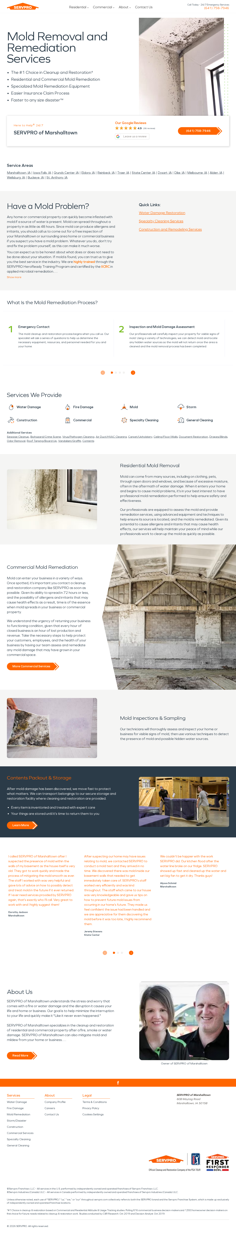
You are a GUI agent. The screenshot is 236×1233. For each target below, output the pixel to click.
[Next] (133, 373)
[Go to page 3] (120, 373)
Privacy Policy (90, 1108)
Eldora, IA (88, 173)
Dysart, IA (165, 173)
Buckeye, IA (36, 177)
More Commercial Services (31, 666)
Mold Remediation (18, 1114)
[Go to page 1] (112, 373)
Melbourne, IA (197, 173)
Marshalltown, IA (19, 173)
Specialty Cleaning (19, 1139)
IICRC (105, 266)
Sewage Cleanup (18, 436)
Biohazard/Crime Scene (45, 436)
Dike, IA (179, 173)
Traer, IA (123, 173)
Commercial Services (20, 1133)
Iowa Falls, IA (42, 173)
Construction (15, 1126)
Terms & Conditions (94, 1102)
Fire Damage (15, 1108)
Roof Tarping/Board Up (42, 441)
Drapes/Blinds (218, 436)
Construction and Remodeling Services (170, 229)
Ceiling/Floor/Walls (166, 436)
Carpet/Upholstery (140, 436)
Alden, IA (216, 173)
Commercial (102, 7)
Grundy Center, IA (66, 173)
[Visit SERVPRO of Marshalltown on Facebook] (118, 1083)
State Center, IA (143, 173)
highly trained (84, 262)
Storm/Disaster (16, 1120)
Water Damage (17, 1102)
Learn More (20, 825)
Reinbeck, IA (106, 173)
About (123, 7)
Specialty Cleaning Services (161, 221)
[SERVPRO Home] (23, 6)
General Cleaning (18, 1145)
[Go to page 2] (116, 373)
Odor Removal (16, 441)
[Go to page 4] (124, 373)
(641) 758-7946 (216, 8)
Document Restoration (193, 436)
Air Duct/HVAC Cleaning (111, 436)
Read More (20, 1055)
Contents (88, 441)
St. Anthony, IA (57, 177)
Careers (50, 1108)
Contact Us (144, 7)
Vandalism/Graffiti (69, 441)
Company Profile (55, 1102)
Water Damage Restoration (162, 212)
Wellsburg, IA (16, 177)
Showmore (14, 277)
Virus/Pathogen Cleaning (78, 436)
